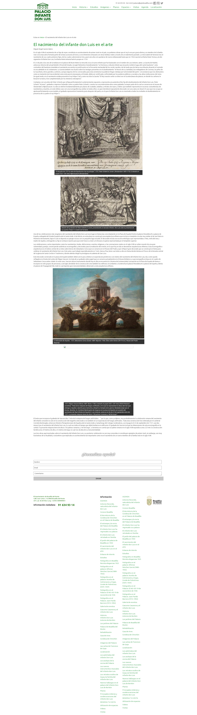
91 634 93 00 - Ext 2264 (124, 3)
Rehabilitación (106, 632)
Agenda (144, 7)
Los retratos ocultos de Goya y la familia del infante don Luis (109, 676)
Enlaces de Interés (107, 554)
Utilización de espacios (109, 705)
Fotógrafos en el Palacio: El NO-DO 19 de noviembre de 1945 (109, 592)
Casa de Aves (105, 636)
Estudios (94, 7)
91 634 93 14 (66, 505)
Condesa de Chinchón (108, 639)
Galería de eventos (107, 606)
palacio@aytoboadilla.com (143, 3)
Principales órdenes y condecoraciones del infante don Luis (108, 696)
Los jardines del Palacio (109, 623)
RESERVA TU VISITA (108, 702)
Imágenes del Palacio (108, 643)
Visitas (136, 7)
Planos (116, 7)
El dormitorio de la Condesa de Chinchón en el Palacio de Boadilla (109, 517)
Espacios (125, 7)
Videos (103, 709)
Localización (156, 7)
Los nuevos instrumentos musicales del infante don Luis (109, 668)
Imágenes (105, 7)
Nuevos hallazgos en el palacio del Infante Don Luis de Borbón (109, 685)
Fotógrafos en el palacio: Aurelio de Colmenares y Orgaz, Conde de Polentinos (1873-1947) (108, 582)
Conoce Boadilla (106, 512)
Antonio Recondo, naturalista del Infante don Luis (109, 506)
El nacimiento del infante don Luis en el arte (108, 548)
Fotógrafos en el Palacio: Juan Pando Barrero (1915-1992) (108, 600)
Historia (83, 7)
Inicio (74, 7)
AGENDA (103, 501)
